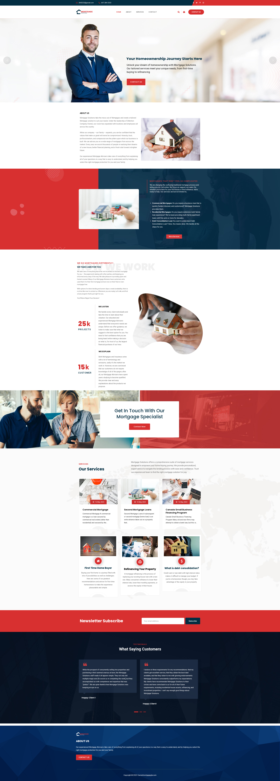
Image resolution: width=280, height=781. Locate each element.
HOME (118, 12)
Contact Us (196, 12)
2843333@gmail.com (86, 3)
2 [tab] (140, 711)
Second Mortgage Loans (137, 509)
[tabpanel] (108, 680)
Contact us (84, 757)
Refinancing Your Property (140, 569)
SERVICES (140, 12)
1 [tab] (136, 711)
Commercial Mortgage (95, 509)
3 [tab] (144, 711)
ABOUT (128, 12)
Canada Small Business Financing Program (179, 511)
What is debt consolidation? (181, 568)
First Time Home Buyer (98, 568)
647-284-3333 (106, 3)
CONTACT (153, 12)
